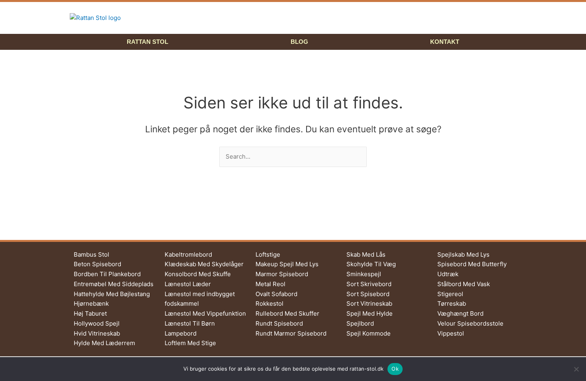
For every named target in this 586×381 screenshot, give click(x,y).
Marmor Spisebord (282, 274)
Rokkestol (269, 303)
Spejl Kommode (368, 333)
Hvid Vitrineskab (97, 333)
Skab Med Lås (365, 254)
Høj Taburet (90, 313)
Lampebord (181, 333)
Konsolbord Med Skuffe (198, 274)
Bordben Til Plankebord (107, 274)
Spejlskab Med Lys (463, 254)
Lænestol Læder (188, 284)
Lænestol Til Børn (190, 323)
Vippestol (450, 333)
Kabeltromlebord (188, 254)
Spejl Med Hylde (369, 313)
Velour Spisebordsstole (470, 323)
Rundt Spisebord (279, 323)
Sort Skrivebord (368, 284)
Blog (299, 41)
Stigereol (450, 294)
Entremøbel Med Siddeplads (113, 284)
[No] (576, 369)
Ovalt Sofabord (276, 294)
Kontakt (444, 41)
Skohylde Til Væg (371, 264)
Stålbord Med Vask (463, 284)
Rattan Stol (147, 41)
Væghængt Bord (460, 313)
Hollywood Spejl (97, 323)
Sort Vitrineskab (369, 303)
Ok (395, 368)
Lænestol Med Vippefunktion (205, 313)
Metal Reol (270, 284)
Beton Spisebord (97, 264)
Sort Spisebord (367, 294)
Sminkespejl (363, 274)
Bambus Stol (91, 254)
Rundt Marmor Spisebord (291, 333)
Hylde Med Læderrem (104, 343)
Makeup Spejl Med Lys (287, 264)
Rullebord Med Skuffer (287, 313)
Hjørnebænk (91, 303)
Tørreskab (451, 303)
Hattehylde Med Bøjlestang (112, 294)
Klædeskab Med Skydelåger (204, 264)
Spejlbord (360, 323)
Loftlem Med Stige (190, 343)
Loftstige (268, 254)
